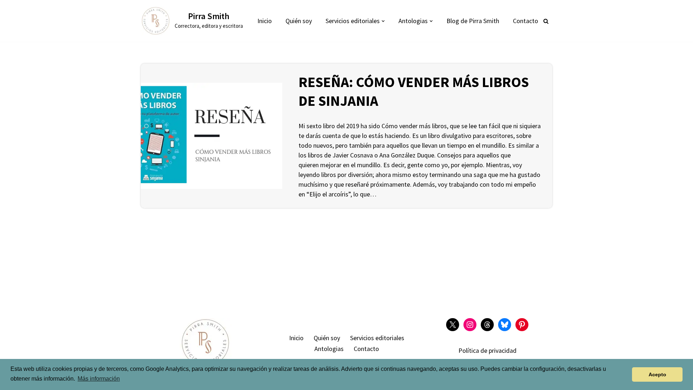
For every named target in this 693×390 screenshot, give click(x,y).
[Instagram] (469, 324)
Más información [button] (99, 379)
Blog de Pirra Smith (472, 21)
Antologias (329, 348)
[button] (383, 21)
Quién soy (299, 21)
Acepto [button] (657, 374)
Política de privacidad (487, 350)
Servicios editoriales (377, 338)
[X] (452, 324)
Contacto (525, 21)
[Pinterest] (521, 324)
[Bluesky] (504, 324)
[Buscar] (546, 21)
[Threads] (487, 324)
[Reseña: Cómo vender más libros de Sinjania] (211, 136)
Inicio (264, 21)
